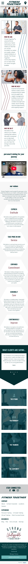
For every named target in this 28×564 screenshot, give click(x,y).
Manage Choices (14, 554)
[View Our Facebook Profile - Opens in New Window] (10, 490)
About (3, 504)
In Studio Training (18, 513)
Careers (3, 506)
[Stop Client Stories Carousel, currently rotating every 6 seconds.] (14, 374)
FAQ (7, 521)
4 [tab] (17, 372)
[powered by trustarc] (24, 562)
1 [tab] (10, 372)
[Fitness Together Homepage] (14, 3)
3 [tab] (15, 372)
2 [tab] (13, 372)
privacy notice (12, 546)
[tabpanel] (14, 360)
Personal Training (6, 513)
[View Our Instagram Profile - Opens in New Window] (17, 490)
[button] (25, 3)
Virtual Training (5, 515)
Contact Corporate (12, 504)
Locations (21, 504)
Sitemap (21, 521)
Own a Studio (13, 521)
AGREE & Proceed (14, 557)
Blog (2, 521)
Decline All (14, 551)
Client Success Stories (18, 515)
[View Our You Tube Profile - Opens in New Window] (14, 490)
